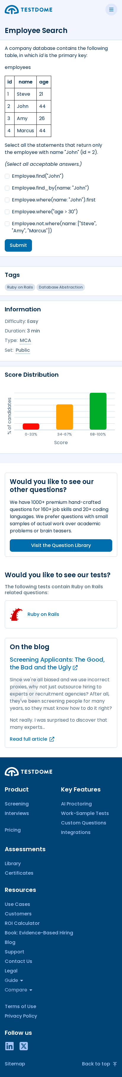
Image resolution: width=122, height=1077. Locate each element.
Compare (16, 989)
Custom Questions (83, 822)
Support (14, 951)
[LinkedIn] (9, 1045)
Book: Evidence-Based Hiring (39, 932)
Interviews (17, 813)
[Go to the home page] (28, 9)
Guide (11, 980)
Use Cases (17, 904)
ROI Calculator (22, 923)
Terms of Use (20, 1006)
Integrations (76, 832)
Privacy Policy (21, 1016)
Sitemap (15, 1063)
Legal (11, 970)
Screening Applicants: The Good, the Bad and (57, 663)
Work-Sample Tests (85, 813)
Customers (18, 913)
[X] (23, 1045)
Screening (17, 803)
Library (13, 863)
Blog (10, 942)
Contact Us (18, 961)
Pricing (13, 830)
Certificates (19, 873)
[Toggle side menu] (111, 9)
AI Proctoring (76, 803)
